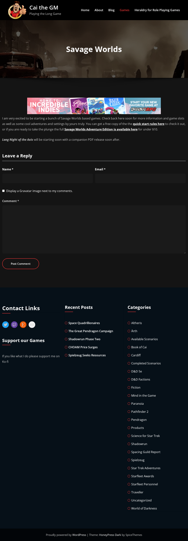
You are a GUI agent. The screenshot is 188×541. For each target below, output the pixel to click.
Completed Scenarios (146, 363)
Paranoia (137, 404)
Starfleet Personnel (144, 484)
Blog (111, 10)
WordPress (79, 535)
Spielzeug (137, 460)
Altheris (136, 323)
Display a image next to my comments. (39, 191)
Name (7, 169)
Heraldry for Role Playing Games (157, 10)
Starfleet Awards (142, 476)
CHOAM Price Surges (83, 347)
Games (124, 10)
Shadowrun (139, 444)
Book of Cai (139, 347)
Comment (10, 201)
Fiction (135, 387)
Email (100, 169)
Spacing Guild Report (145, 452)
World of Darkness (144, 508)
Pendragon (139, 420)
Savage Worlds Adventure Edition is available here (101, 129)
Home (85, 10)
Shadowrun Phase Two (84, 339)
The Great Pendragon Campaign (90, 331)
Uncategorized (141, 500)
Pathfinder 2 (139, 412)
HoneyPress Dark (110, 535)
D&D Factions (140, 379)
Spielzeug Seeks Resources (87, 355)
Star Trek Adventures (145, 468)
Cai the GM (43, 7)
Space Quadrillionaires (84, 323)
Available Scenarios (144, 339)
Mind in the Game (143, 396)
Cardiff (136, 355)
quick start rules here (148, 124)
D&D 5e (136, 371)
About (99, 10)
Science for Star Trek (145, 436)
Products (137, 428)
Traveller (137, 492)
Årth (134, 331)
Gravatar (25, 191)
